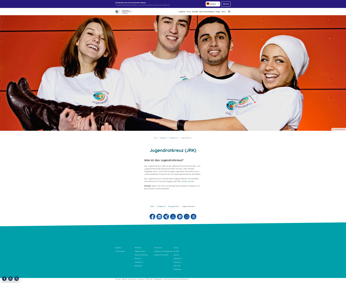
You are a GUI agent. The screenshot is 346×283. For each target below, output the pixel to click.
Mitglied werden (140, 251)
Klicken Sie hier (188, 181)
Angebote (182, 12)
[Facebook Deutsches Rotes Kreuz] (152, 217)
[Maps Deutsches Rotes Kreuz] (173, 217)
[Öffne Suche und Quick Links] (229, 11)
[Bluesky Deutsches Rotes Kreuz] (187, 217)
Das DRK (195, 12)
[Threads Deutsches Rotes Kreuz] (193, 217)
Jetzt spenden (120, 251)
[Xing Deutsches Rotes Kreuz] (166, 217)
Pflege (218, 12)
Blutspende (138, 266)
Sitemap (176, 255)
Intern (223, 12)
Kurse (189, 12)
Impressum (177, 262)
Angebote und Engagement (163, 251)
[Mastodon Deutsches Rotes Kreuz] (180, 217)
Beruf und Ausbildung (206, 12)
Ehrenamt (138, 258)
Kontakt (176, 251)
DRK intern (177, 266)
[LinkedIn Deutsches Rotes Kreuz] (159, 217)
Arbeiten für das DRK (161, 255)
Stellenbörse (139, 262)
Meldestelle (177, 269)
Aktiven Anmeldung (141, 255)
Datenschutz (178, 258)
